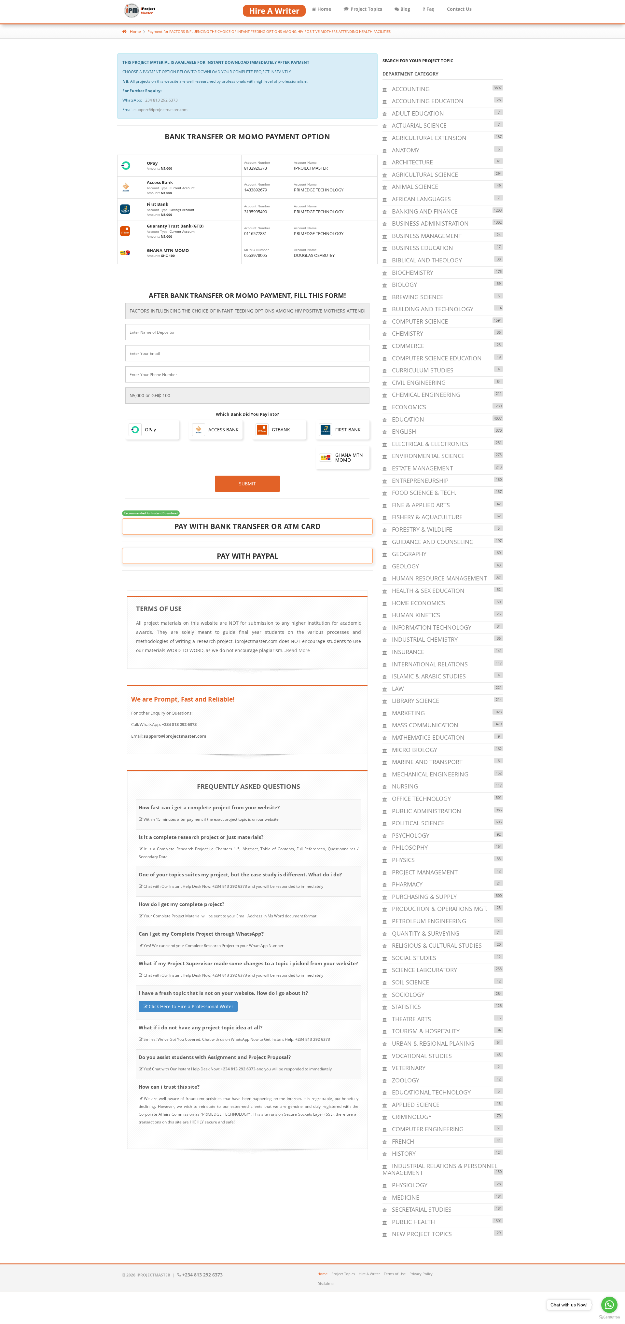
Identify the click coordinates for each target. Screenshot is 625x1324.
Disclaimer (326, 1283)
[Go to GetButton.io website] (609, 1317)
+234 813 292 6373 (160, 100)
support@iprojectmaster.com (161, 109)
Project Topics (365, 9)
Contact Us (459, 9)
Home (323, 9)
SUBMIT (247, 484)
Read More (298, 650)
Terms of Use (395, 1273)
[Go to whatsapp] (609, 1305)
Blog (404, 9)
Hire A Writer (369, 1273)
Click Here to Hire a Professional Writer (190, 1006)
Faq (430, 9)
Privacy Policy (421, 1273)
